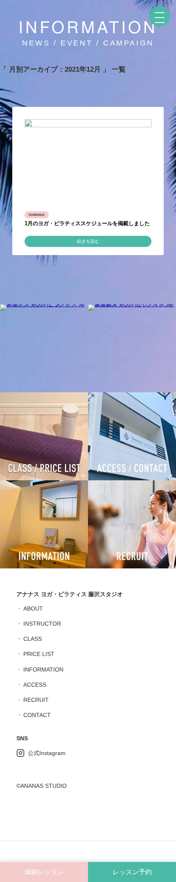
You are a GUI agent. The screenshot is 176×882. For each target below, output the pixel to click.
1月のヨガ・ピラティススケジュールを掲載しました (87, 223)
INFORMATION (43, 669)
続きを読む (88, 241)
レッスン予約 (132, 871)
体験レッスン (44, 871)
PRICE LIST (38, 654)
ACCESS (34, 684)
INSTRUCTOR (42, 623)
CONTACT (37, 715)
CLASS (32, 638)
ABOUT (33, 608)
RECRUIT (36, 700)
